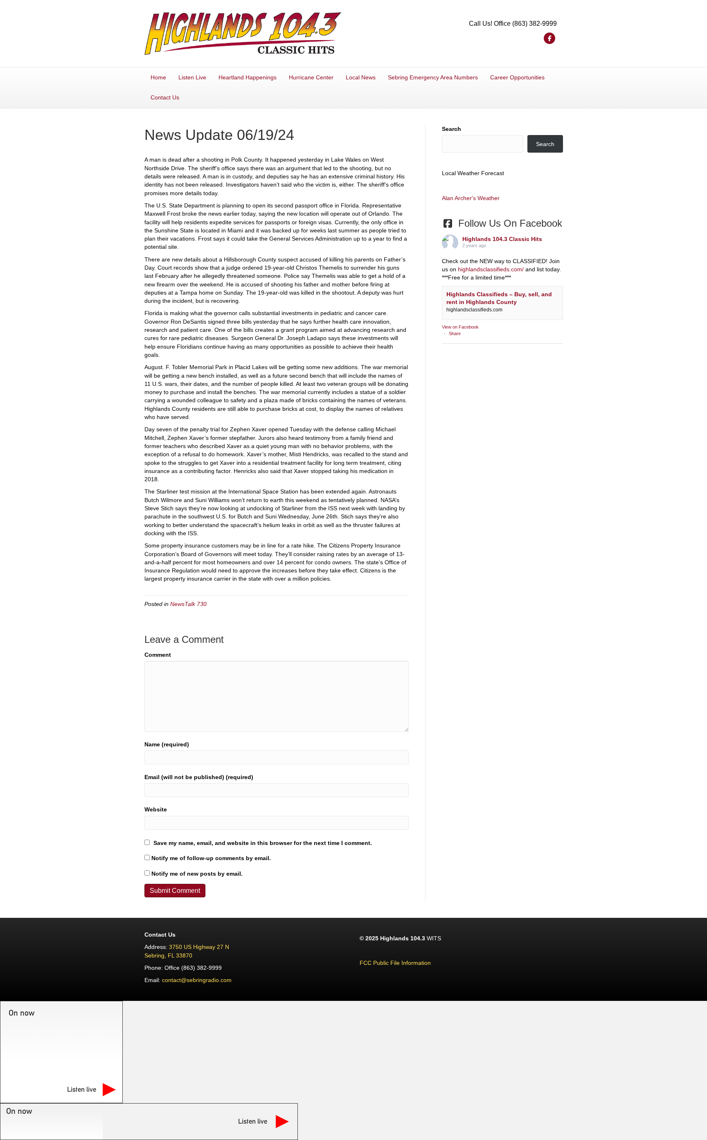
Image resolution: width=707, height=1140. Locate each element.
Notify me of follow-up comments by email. (211, 858)
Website (155, 809)
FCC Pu (370, 963)
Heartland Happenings (247, 77)
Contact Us (165, 97)
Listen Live (192, 77)
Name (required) (166, 744)
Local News (361, 77)
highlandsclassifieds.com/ (491, 269)
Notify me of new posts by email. (197, 873)
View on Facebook (460, 326)
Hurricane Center (311, 77)
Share (455, 333)
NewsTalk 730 (188, 604)
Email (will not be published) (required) (198, 777)
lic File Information (407, 963)
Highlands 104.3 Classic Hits (502, 239)
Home (158, 77)
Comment (157, 654)
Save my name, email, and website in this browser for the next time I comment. (262, 843)
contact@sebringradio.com (197, 980)
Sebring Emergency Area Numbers (433, 77)
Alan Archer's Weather (471, 198)
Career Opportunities (517, 77)
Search (451, 129)
